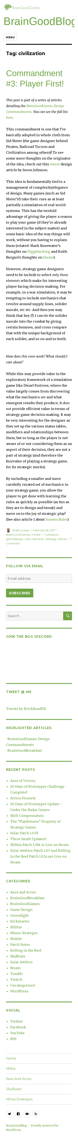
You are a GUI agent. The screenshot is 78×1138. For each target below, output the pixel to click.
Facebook (18, 1027)
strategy (50, 539)
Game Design (21, 910)
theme (48, 257)
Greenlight (19, 915)
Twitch (16, 979)
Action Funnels (23, 798)
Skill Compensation (27, 816)
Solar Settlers (21, 962)
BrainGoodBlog (40, 21)
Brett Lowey (20, 530)
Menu (10, 37)
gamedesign (14, 539)
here (9, 117)
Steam (15, 968)
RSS (13, 1039)
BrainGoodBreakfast (24, 750)
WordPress (19, 991)
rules (28, 539)
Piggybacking (38, 251)
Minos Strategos (24, 933)
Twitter (16, 1021)
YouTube (17, 1033)
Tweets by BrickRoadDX (26, 709)
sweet (55, 164)
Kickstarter (20, 921)
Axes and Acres (23, 892)
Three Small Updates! (28, 839)
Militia (16, 927)
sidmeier (38, 539)
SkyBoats (17, 956)
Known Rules (56, 519)
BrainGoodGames (18, 534)
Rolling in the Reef (25, 950)
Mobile (16, 939)
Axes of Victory (23, 781)
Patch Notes (20, 944)
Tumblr (36, 534)
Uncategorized (22, 985)
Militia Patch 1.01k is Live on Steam (39, 845)
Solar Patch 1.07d (24, 833)
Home (11, 1058)
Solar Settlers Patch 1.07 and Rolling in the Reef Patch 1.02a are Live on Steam (40, 856)
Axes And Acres (18, 1079)
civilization (51, 534)
